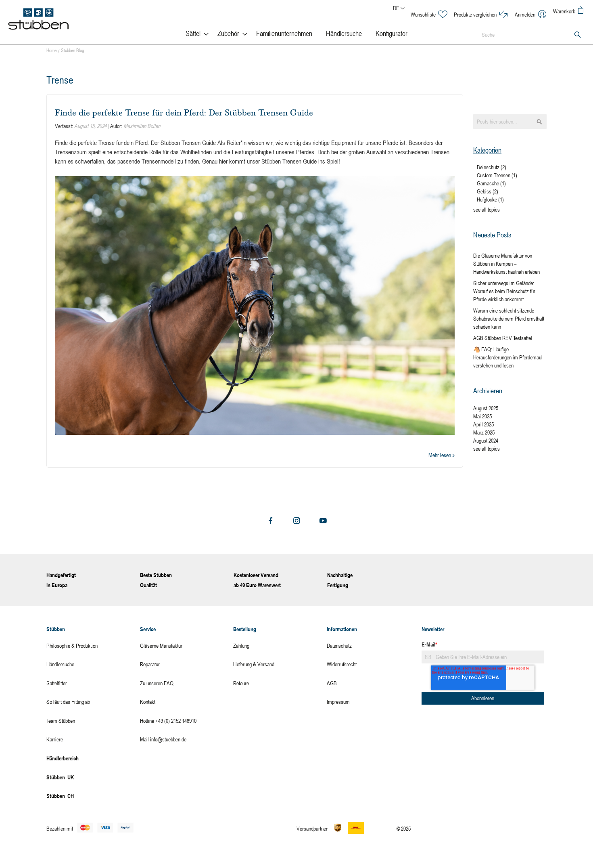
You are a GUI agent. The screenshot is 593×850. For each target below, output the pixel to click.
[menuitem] (195, 33)
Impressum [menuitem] (338, 701)
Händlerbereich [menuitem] (62, 758)
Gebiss (487, 191)
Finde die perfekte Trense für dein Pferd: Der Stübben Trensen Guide (184, 112)
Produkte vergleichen (475, 14)
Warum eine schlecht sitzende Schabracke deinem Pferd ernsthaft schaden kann (508, 318)
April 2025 (483, 424)
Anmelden (525, 14)
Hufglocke (490, 199)
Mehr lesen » (441, 454)
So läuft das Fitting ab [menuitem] (68, 701)
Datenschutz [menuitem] (339, 645)
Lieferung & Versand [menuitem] (253, 664)
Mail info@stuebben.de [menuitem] (163, 739)
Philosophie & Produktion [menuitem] (72, 645)
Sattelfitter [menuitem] (56, 683)
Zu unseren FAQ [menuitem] (156, 683)
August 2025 (485, 408)
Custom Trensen (497, 175)
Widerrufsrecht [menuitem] (342, 664)
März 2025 (484, 432)
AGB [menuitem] (332, 683)
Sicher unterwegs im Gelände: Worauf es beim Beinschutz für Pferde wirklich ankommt (504, 290)
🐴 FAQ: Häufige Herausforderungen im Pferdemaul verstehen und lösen (508, 357)
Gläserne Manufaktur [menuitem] (161, 645)
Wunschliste (423, 14)
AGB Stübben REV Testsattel (502, 337)
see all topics (486, 209)
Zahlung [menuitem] (241, 645)
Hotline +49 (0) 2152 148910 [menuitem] (168, 720)
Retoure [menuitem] (241, 683)
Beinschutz (491, 167)
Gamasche (491, 183)
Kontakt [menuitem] (147, 701)
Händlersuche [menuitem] (60, 664)
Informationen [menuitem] (342, 629)
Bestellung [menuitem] (244, 629)
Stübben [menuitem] (55, 629)
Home (52, 50)
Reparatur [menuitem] (150, 664)
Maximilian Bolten (141, 125)
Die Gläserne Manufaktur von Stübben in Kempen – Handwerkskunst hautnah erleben (506, 263)
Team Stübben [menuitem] (60, 720)
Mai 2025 (482, 416)
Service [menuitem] (148, 629)
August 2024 (485, 440)
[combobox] (531, 34)
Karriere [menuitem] (54, 739)
